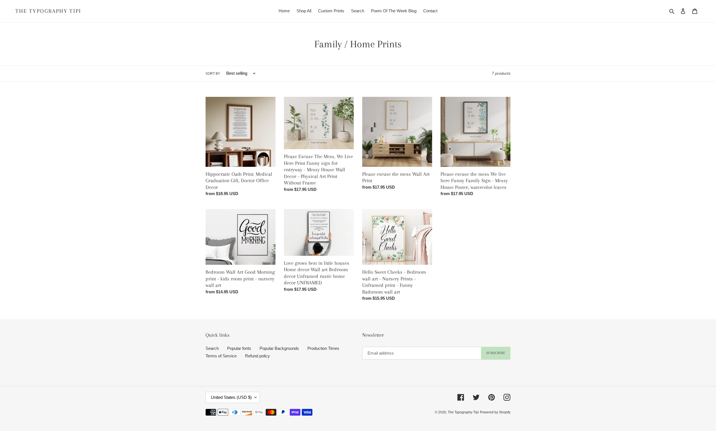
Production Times (323, 348)
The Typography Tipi (48, 11)
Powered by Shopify (495, 412)
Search (212, 348)
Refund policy (257, 355)
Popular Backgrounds (279, 348)
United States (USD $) (231, 397)
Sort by (213, 74)
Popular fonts (239, 348)
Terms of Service (221, 355)
